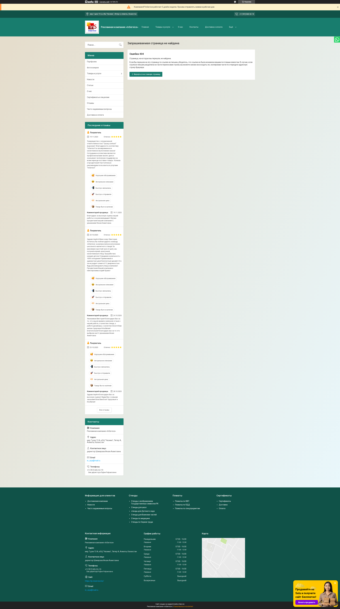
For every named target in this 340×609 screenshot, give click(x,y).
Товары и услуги (163, 27)
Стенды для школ (138, 507)
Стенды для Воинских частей (144, 515)
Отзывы (90, 103)
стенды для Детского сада (143, 511)
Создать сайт (104, 2)
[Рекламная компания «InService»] (92, 27)
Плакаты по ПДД (182, 505)
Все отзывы (104, 410)
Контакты (194, 27)
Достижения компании (97, 501)
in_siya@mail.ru (93, 461)
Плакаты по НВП (182, 501)
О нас (180, 27)
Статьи (90, 85)
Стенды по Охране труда (142, 522)
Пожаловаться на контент (183, 606)
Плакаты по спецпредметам (187, 508)
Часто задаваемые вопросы (99, 109)
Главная (145, 27)
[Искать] (120, 45)
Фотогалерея (93, 68)
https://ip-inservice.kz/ (94, 581)
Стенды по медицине (140, 518)
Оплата (222, 508)
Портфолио (92, 62)
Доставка (223, 505)
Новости (90, 79)
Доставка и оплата (213, 27)
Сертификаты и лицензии (98, 97)
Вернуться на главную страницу (147, 74)
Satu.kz (181, 604)
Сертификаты (225, 501)
